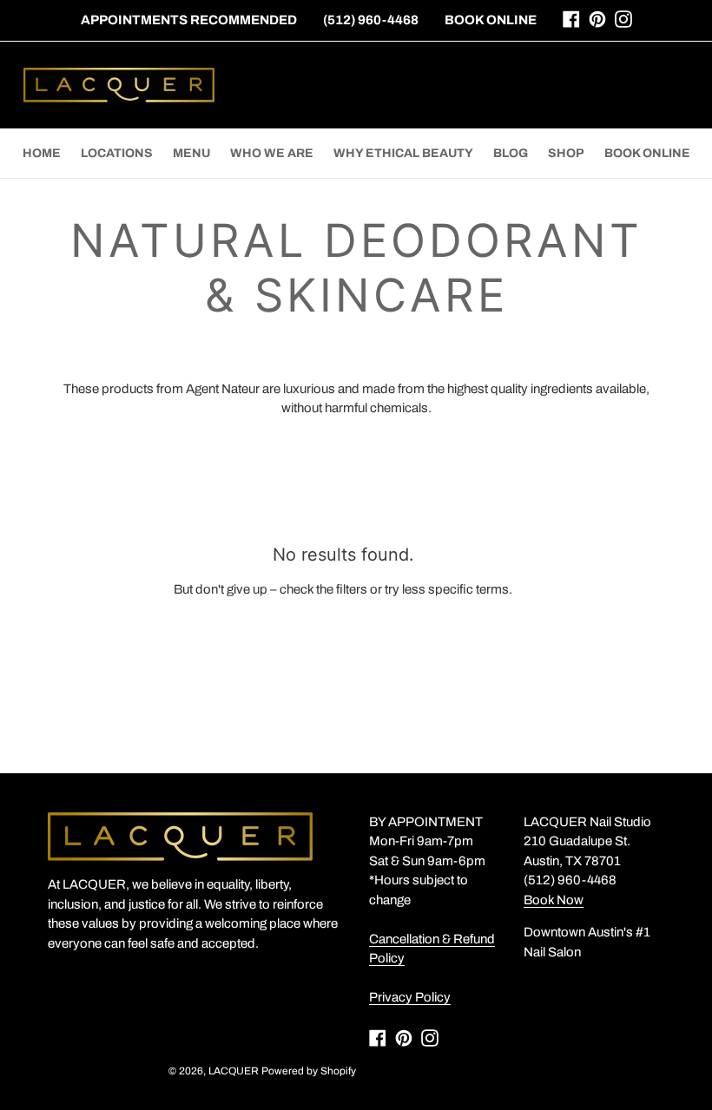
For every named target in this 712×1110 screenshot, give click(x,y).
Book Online (491, 20)
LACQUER (233, 1071)
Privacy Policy (410, 997)
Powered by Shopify (308, 1071)
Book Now (553, 900)
